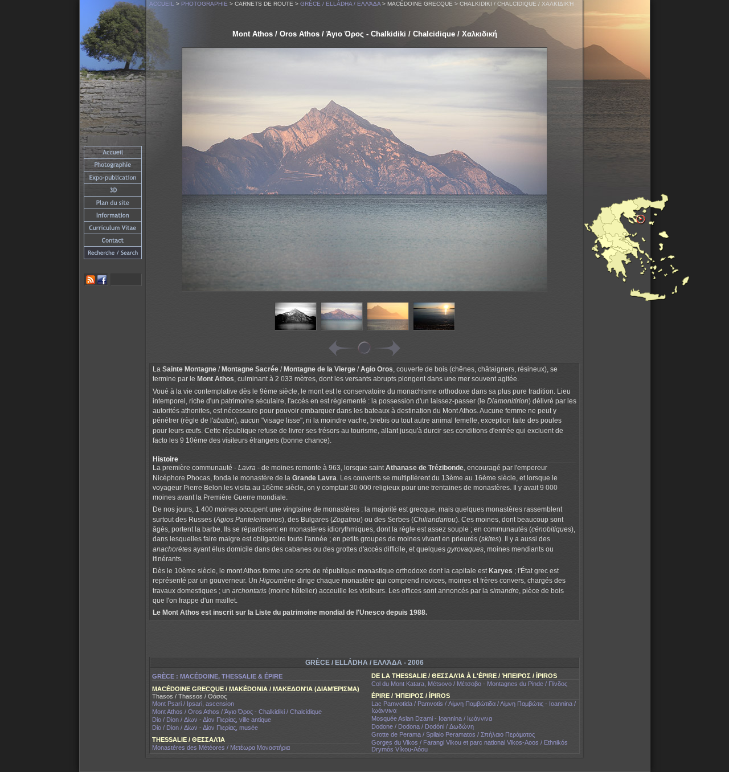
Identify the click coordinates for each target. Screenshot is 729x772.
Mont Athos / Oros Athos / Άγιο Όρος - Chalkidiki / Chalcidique (237, 711)
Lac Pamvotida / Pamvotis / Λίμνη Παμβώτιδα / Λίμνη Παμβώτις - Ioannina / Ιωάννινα (473, 707)
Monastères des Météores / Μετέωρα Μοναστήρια (221, 747)
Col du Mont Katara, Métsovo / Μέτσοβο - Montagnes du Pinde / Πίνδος (469, 683)
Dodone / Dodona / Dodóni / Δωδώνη (422, 726)
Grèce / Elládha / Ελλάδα (340, 4)
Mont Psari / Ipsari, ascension (193, 703)
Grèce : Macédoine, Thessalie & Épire (217, 676)
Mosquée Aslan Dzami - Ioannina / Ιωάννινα (431, 718)
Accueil (161, 4)
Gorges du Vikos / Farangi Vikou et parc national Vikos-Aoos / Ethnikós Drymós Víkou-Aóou (469, 746)
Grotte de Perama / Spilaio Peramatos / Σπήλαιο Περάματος (453, 734)
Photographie (204, 4)
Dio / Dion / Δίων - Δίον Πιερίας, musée (205, 727)
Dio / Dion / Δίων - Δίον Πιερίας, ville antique (211, 719)
